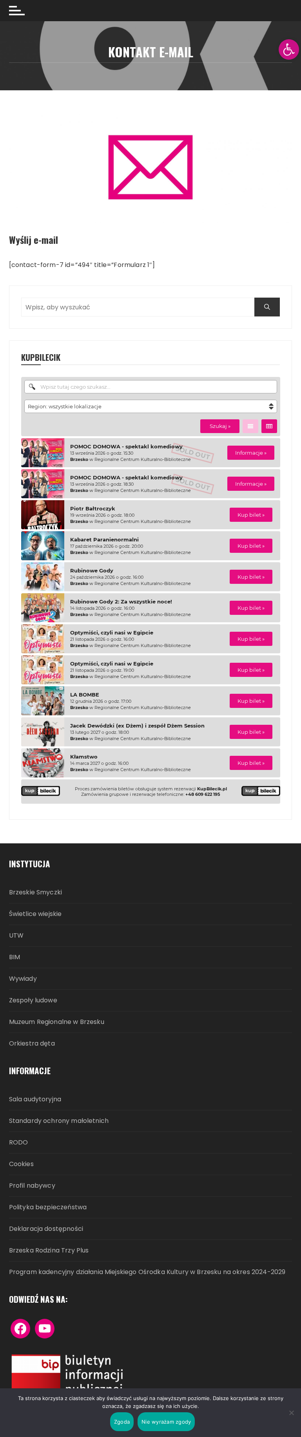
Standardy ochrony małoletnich (59, 1121)
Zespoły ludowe (33, 1000)
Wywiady (23, 979)
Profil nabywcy (32, 1185)
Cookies (21, 1164)
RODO (18, 1142)
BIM (14, 957)
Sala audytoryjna (35, 1099)
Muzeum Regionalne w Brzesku (56, 1022)
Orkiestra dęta (32, 1043)
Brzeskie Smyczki (35, 892)
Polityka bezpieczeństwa (48, 1207)
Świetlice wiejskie (35, 914)
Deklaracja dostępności (46, 1229)
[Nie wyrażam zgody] (291, 1413)
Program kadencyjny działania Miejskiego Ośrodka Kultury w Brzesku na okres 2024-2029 (147, 1272)
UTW (16, 935)
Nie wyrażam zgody (166, 1422)
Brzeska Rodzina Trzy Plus (49, 1250)
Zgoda (122, 1422)
